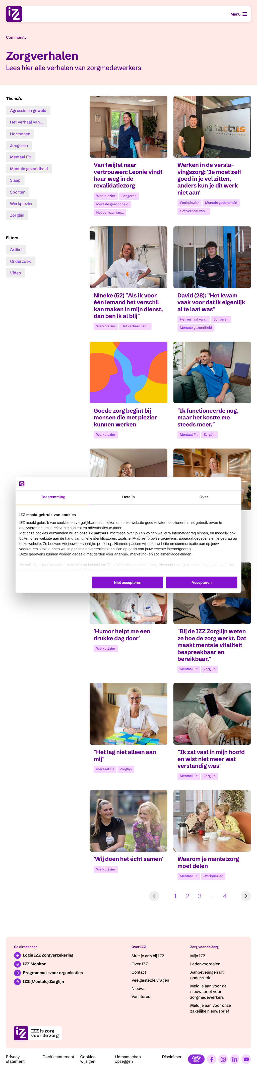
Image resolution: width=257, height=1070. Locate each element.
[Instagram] (223, 1059)
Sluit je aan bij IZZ (148, 956)
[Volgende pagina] (246, 896)
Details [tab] (128, 497)
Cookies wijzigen (88, 1059)
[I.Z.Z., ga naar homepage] (14, 14)
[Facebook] (211, 1059)
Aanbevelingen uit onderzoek (207, 975)
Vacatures (141, 996)
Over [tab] (204, 497)
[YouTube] (246, 1059)
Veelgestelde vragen (150, 980)
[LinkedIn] (234, 1059)
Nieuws (138, 988)
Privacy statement (15, 1059)
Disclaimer (172, 1056)
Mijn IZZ (197, 956)
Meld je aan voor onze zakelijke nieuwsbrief (210, 1008)
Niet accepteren (127, 582)
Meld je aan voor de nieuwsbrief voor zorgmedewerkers (208, 992)
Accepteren (201, 582)
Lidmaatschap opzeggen (128, 1059)
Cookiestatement (58, 1056)
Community (16, 37)
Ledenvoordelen (205, 964)
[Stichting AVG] (196, 1059)
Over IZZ (140, 964)
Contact (139, 972)
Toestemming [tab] (53, 497)
